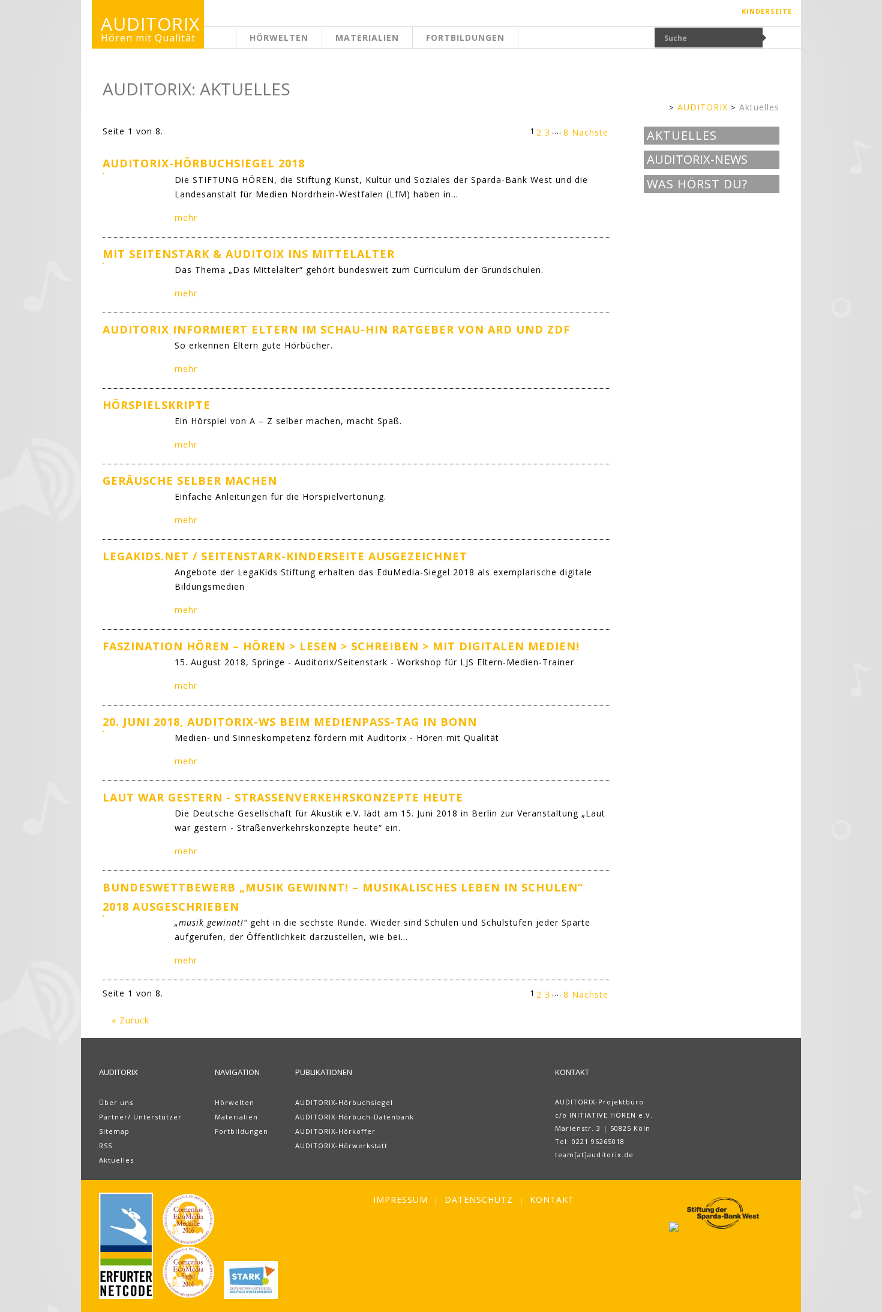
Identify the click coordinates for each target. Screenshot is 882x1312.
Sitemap (114, 1131)
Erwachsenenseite (236, 44)
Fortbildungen (465, 37)
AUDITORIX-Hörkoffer (335, 1131)
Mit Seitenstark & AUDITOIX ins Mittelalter (249, 254)
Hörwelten (279, 37)
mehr (186, 217)
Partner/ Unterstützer (140, 1116)
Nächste (590, 132)
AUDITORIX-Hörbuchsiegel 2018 (204, 163)
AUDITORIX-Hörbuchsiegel (344, 1102)
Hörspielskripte (157, 405)
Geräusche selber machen (190, 480)
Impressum (400, 1199)
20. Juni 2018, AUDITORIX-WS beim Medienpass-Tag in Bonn (290, 721)
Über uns (116, 1102)
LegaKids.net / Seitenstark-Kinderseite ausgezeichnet (285, 556)
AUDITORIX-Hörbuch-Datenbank (354, 1116)
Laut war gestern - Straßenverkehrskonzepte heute (283, 797)
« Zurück (130, 1020)
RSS (105, 1145)
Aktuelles (759, 107)
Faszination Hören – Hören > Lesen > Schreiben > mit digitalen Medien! (341, 646)
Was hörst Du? (697, 184)
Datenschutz (479, 1199)
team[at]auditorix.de (594, 1154)
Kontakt (552, 1199)
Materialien (367, 37)
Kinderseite (767, 11)
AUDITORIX (702, 107)
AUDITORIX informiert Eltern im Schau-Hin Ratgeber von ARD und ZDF (336, 329)
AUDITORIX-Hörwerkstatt (341, 1145)
